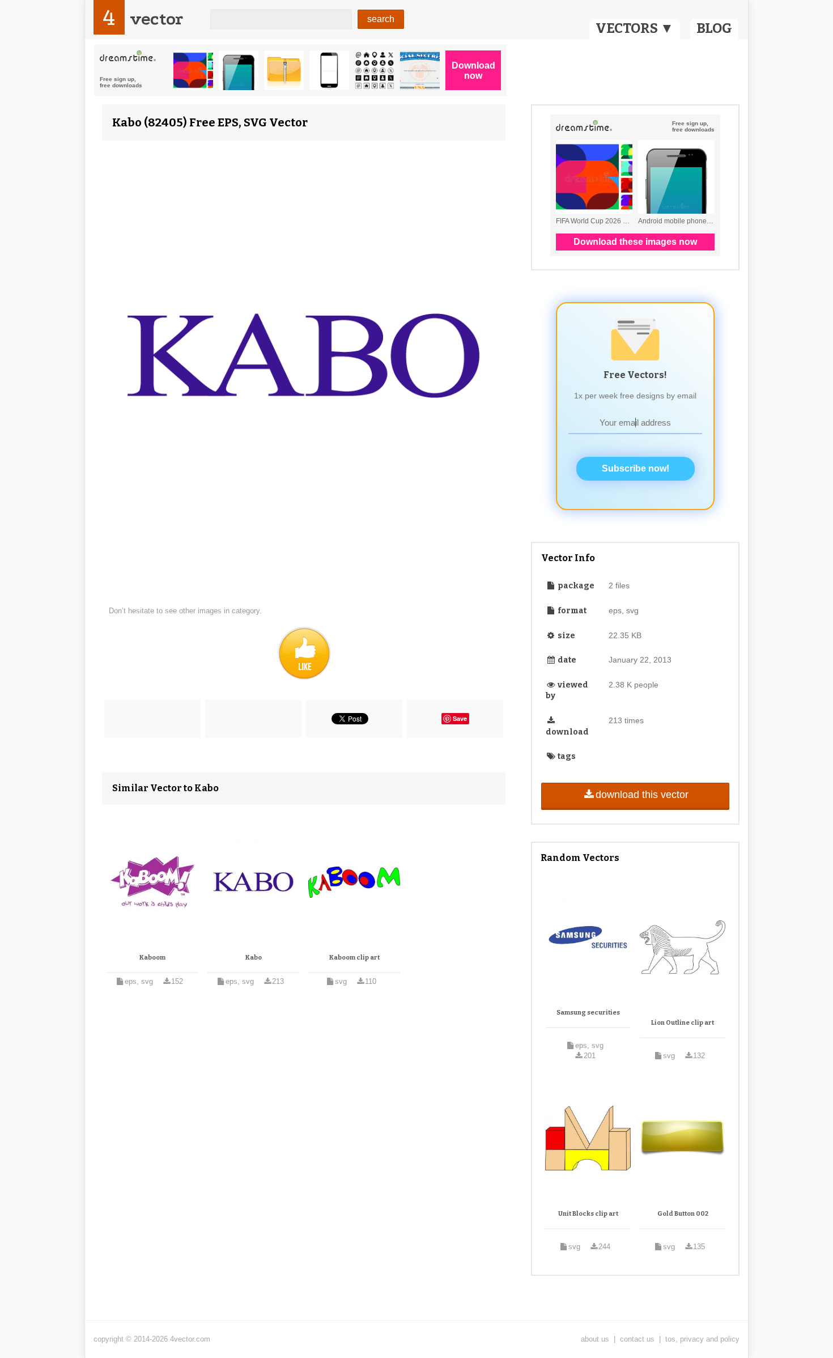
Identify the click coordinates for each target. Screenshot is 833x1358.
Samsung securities (588, 1012)
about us (595, 1339)
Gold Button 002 (682, 1213)
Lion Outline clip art (682, 1022)
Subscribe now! (635, 468)
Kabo (253, 957)
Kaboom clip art (354, 957)
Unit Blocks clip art (588, 1213)
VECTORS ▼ (635, 28)
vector (156, 19)
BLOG (714, 28)
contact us (637, 1339)
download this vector (642, 794)
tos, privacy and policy (702, 1339)
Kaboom (152, 957)
